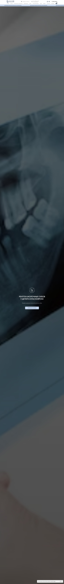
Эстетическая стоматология (18, 3)
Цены (41, 3)
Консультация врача (36, 3)
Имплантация (26, 3)
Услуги (11, 3)
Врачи (30, 3)
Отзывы (44, 3)
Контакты (52, 3)
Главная (8, 3)
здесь (54, 581)
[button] (32, 308)
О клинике (48, 3)
